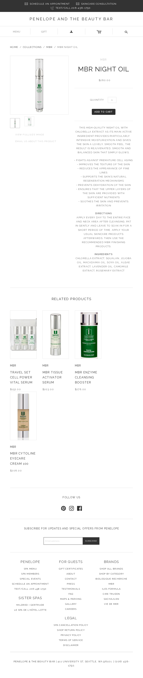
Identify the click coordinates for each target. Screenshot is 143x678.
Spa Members (30, 573)
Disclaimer (71, 645)
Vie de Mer (111, 604)
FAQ (71, 594)
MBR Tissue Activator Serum (52, 377)
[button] (126, 31)
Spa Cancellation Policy (71, 625)
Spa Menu (30, 568)
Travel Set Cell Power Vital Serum (21, 377)
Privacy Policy (71, 635)
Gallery (71, 604)
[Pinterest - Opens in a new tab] (63, 508)
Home (14, 47)
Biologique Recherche (111, 579)
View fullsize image (27, 134)
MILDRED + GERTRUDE (30, 605)
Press (71, 584)
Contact (71, 579)
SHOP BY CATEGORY (111, 573)
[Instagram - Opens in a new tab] (71, 508)
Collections (32, 47)
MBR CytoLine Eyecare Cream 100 (23, 458)
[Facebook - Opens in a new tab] (79, 508)
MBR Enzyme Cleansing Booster (86, 377)
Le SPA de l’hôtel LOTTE (30, 610)
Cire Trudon (111, 594)
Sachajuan (111, 599)
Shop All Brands (111, 568)
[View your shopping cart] (99, 31)
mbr (13, 365)
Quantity (97, 99)
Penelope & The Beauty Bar (34, 661)
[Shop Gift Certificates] (44, 31)
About (70, 573)
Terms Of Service (71, 640)
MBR (49, 47)
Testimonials (71, 589)
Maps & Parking (71, 599)
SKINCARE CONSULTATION (98, 3)
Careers (71, 609)
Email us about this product (33, 141)
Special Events (30, 579)
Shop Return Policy (71, 630)
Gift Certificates (71, 568)
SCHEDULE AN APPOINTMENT (50, 3)
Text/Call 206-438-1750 (73, 8)
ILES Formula (111, 589)
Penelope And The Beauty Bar (71, 19)
